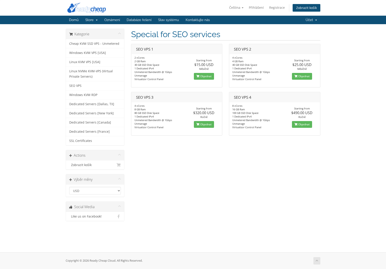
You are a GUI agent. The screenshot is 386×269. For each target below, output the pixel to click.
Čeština (235, 7)
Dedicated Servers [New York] (91, 113)
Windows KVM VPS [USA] (87, 53)
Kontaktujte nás (198, 20)
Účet (310, 20)
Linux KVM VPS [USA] (84, 62)
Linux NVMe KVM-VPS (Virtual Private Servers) (91, 74)
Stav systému (168, 20)
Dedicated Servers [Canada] (90, 122)
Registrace (277, 7)
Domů (74, 20)
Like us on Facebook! (85, 216)
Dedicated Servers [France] (89, 132)
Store (90, 20)
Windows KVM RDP (83, 95)
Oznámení (112, 20)
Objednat (205, 76)
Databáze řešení (139, 20)
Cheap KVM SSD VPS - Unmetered (94, 44)
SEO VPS (75, 86)
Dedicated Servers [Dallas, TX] (91, 104)
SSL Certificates (80, 141)
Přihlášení (256, 7)
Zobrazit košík (306, 8)
